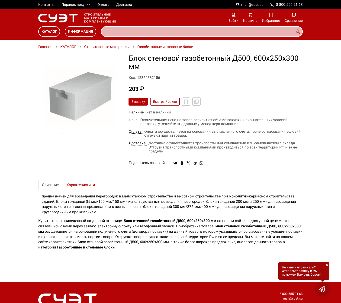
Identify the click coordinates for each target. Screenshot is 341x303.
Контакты (46, 5)
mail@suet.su (252, 4)
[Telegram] (195, 163)
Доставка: (138, 143)
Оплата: (135, 131)
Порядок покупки (75, 5)
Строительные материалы (106, 47)
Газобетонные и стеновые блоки (165, 47)
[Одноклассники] (182, 163)
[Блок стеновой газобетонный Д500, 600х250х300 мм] (80, 96)
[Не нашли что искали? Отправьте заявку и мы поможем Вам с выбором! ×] (322, 289)
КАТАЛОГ (49, 31)
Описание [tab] (50, 185)
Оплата (103, 5)
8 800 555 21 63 (289, 4)
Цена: (133, 120)
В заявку (138, 101)
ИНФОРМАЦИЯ (80, 31)
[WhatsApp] (201, 163)
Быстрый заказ (165, 101)
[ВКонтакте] (175, 163)
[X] (188, 163)
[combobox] (202, 31)
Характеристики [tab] (81, 185)
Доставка (124, 5)
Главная (45, 47)
